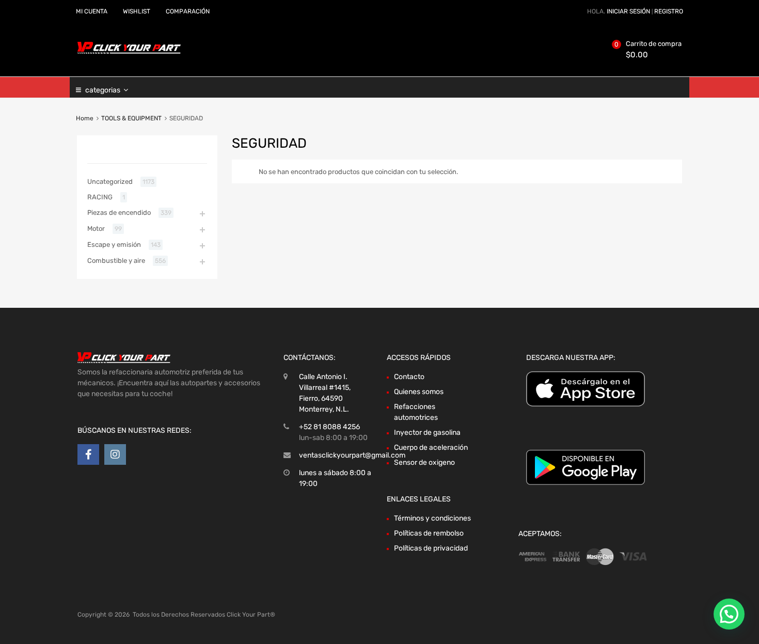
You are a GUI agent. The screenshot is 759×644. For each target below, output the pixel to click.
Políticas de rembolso (429, 533)
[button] (729, 614)
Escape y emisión (114, 244)
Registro (668, 11)
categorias (102, 90)
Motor (96, 228)
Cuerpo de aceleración (431, 447)
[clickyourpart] (129, 51)
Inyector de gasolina (427, 432)
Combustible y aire (116, 260)
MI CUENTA (91, 11)
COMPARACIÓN (188, 11)
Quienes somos (419, 391)
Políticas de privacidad (431, 548)
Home (84, 118)
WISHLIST (136, 11)
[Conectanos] (88, 454)
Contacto (409, 376)
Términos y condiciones (432, 518)
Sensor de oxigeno (424, 462)
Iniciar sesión (628, 11)
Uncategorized (110, 181)
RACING (100, 197)
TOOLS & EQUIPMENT (131, 118)
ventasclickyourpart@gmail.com (352, 455)
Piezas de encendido (119, 212)
